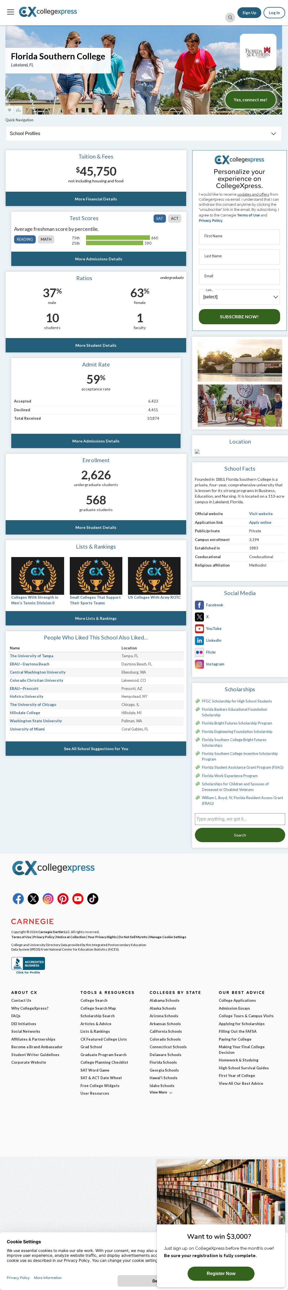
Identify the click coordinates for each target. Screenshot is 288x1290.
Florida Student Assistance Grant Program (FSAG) (243, 767)
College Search (93, 1000)
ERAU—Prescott (24, 688)
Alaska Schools (163, 1008)
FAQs (16, 1016)
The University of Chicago (33, 704)
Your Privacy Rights (102, 937)
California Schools (166, 1031)
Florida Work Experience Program (230, 775)
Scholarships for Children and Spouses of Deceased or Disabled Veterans (235, 787)
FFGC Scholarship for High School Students (237, 701)
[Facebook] (18, 903)
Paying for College (235, 1039)
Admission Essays (234, 1008)
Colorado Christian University (36, 680)
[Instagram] (48, 903)
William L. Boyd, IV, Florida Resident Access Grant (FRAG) (242, 800)
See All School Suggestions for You (96, 748)
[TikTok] (93, 903)
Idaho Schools (162, 1085)
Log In (274, 12)
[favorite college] (9, 110)
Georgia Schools (164, 1070)
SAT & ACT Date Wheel (101, 1078)
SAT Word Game (94, 1070)
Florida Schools (163, 1062)
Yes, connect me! (250, 99)
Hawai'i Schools (163, 1078)
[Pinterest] (63, 903)
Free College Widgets (100, 1085)
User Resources (94, 1093)
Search (240, 835)
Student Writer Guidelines (35, 1054)
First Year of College (237, 1075)
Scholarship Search (97, 1016)
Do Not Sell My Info (133, 937)
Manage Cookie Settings (167, 937)
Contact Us (21, 1000)
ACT (175, 218)
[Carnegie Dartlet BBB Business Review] (28, 973)
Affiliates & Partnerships (33, 1039)
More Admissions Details (98, 258)
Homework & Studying (238, 1060)
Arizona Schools (164, 1016)
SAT (159, 218)
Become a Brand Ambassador (37, 1047)
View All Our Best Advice (241, 1083)
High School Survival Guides (244, 1068)
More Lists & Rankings (96, 618)
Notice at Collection (71, 937)
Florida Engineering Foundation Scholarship (237, 731)
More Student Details (95, 345)
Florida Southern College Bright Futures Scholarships (234, 742)
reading (25, 239)
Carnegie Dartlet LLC (54, 932)
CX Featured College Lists (103, 1039)
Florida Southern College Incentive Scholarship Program (240, 756)
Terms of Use (248, 215)
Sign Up (249, 12)
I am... (209, 290)
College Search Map (98, 1008)
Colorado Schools (165, 1039)
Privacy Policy (210, 220)
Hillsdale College (25, 712)
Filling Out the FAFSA (237, 1031)
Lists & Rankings (95, 1031)
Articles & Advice (95, 1023)
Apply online (260, 522)
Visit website (261, 513)
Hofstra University (26, 696)
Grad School (91, 1047)
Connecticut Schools (168, 1047)
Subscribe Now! (239, 316)
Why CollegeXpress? (29, 1008)
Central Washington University (38, 672)
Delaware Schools (165, 1054)
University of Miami (27, 729)
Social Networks (25, 1031)
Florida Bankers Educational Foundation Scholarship (234, 712)
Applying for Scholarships (242, 1023)
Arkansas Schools (165, 1023)
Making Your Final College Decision (242, 1050)
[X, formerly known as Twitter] (33, 903)
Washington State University (36, 721)
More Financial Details (96, 198)
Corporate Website (28, 1062)
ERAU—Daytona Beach (30, 664)
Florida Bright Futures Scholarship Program (237, 723)
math (46, 239)
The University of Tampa (31, 656)
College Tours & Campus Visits (246, 1016)
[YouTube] (78, 903)
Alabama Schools (164, 1000)
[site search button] (230, 18)
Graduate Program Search (103, 1054)
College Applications (237, 1000)
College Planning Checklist (104, 1062)
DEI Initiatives (23, 1023)
